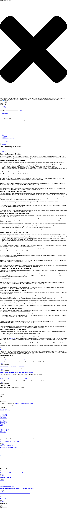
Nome (1, 396)
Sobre (3, 135)
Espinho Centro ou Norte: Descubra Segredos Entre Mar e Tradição (13, 378)
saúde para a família (13, 338)
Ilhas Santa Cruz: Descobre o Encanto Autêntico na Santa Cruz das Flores (15, 493)
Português (4, 144)
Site (0, 399)
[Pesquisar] (12, 405)
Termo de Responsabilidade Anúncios (8, 138)
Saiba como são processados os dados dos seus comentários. (24, 403)
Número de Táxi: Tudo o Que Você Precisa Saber (10, 441)
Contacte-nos (4, 137)
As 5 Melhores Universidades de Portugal (8, 447)
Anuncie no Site (4, 136)
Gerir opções (4, 106)
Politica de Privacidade (5, 113)
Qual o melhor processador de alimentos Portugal (10, 463)
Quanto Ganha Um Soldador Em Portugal (8, 482)
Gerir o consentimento (3, 507)
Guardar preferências (15, 110)
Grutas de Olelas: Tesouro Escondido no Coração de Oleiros (12, 366)
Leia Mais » (2, 444)
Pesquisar (1, 405)
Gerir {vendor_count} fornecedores (7, 108)
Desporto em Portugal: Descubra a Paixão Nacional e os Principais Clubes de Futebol (17, 488)
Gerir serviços (4, 107)
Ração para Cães (3, 498)
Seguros (3, 150)
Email (1, 505)
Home (3, 134)
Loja (2, 140)
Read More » (2, 363)
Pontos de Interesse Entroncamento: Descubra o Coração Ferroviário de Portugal (16, 372)
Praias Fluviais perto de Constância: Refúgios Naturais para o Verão (14, 451)
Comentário (2, 394)
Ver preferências (8, 110)
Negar (4, 110)
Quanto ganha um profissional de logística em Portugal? (11, 472)
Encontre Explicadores (5, 141)
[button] (33, 49)
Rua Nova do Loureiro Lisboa (6, 477)
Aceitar (1, 110)
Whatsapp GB (4, 139)
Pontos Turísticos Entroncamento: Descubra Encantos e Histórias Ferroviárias (15, 359)
